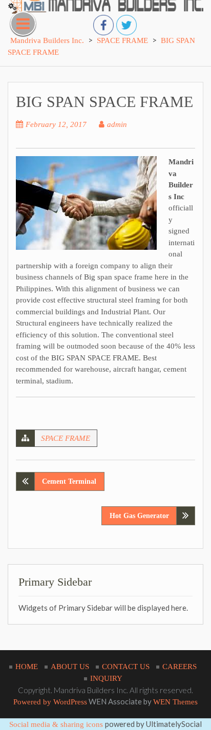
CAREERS (179, 666)
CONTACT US (126, 666)
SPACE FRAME (65, 438)
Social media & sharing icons (57, 724)
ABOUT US (70, 666)
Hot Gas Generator (139, 516)
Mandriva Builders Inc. (47, 40)
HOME (26, 666)
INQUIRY (106, 678)
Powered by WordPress (50, 702)
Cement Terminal (69, 481)
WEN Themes (175, 702)
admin (117, 124)
